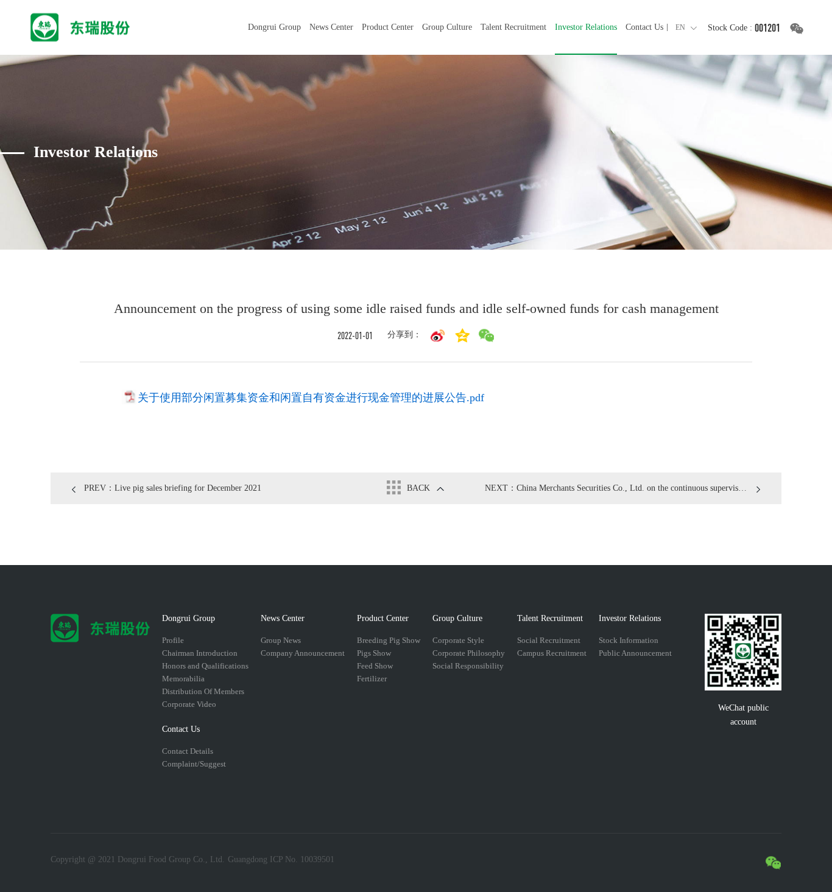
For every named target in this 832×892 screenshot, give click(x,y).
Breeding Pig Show (388, 640)
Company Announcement (303, 653)
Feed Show (375, 665)
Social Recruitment (548, 640)
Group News (281, 640)
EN (680, 27)
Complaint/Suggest (194, 763)
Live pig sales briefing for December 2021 (172, 488)
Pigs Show (374, 653)
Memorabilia (183, 678)
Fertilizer (372, 678)
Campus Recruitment (552, 653)
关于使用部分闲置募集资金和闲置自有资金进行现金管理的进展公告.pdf (311, 398)
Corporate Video (189, 704)
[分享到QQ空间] (462, 335)
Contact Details (187, 751)
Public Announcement (635, 653)
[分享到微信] (487, 335)
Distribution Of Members (203, 691)
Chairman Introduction (200, 653)
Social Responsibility (468, 665)
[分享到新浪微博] (438, 335)
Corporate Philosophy (468, 653)
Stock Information (628, 640)
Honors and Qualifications (205, 665)
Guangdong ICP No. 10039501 (281, 859)
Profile (173, 640)
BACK (418, 488)
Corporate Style (458, 640)
